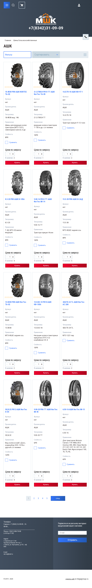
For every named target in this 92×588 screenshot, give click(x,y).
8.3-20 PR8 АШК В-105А (15, 199)
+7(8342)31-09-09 (46, 28)
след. (58, 498)
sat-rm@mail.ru (8, 554)
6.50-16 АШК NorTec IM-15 (74, 409)
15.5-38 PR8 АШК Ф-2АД (73, 199)
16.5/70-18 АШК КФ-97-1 (73, 92)
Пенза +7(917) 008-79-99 (12, 531)
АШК (7, 110)
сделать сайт (70, 579)
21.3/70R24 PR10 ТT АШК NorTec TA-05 (44, 93)
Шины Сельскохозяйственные (25, 40)
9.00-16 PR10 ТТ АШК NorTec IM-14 (43, 200)
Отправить (72, 540)
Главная (8, 40)
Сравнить (13, 142)
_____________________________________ (19, 529)
